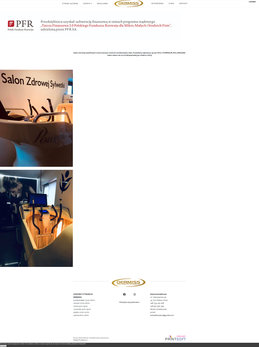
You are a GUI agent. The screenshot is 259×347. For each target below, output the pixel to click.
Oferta (86, 4)
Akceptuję (3, 346)
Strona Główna (70, 4)
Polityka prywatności (129, 302)
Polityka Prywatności (80, 340)
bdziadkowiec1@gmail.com (162, 315)
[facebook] (124, 294)
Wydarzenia (157, 3)
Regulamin (102, 4)
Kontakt (183, 3)
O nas (171, 3)
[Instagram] (135, 294)
